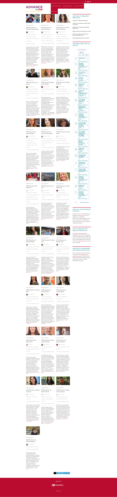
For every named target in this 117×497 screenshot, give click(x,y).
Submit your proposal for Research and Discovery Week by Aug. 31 (80, 34)
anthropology (29, 446)
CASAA (47, 396)
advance (30, 344)
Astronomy (43, 34)
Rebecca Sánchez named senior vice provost (82, 31)
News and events (78, 6)
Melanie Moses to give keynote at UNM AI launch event (81, 28)
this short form (82, 241)
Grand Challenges (60, 192)
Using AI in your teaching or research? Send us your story (81, 24)
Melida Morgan (29, 246)
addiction (43, 396)
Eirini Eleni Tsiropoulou (61, 34)
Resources (54, 11)
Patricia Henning (44, 38)
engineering (64, 38)
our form (83, 221)
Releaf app (33, 296)
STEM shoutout (30, 25)
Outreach (33, 199)
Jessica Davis (61, 136)
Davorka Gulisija (63, 346)
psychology (63, 194)
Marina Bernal (31, 31)
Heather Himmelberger (46, 89)
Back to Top (58, 481)
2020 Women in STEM (30, 89)
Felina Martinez (46, 86)
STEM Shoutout (35, 38)
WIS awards (58, 251)
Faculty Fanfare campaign (81, 233)
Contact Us (58, 491)
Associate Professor (30, 138)
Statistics (58, 398)
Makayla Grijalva (46, 31)
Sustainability (29, 248)
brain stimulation (48, 138)
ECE (27, 346)
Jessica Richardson (45, 140)
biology (58, 89)
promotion (32, 145)
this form (81, 215)
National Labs (65, 396)
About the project (56, 6)
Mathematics (59, 396)
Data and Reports (67, 6)
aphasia (43, 138)
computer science (30, 396)
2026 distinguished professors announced (81, 38)
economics (43, 194)
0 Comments (29, 41)
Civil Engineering (44, 346)
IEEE (68, 38)
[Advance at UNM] (34, 8)
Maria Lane (47, 248)
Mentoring (48, 194)
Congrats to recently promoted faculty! (80, 20)
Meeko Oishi (34, 349)
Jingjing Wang (64, 296)
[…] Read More (32, 65)
